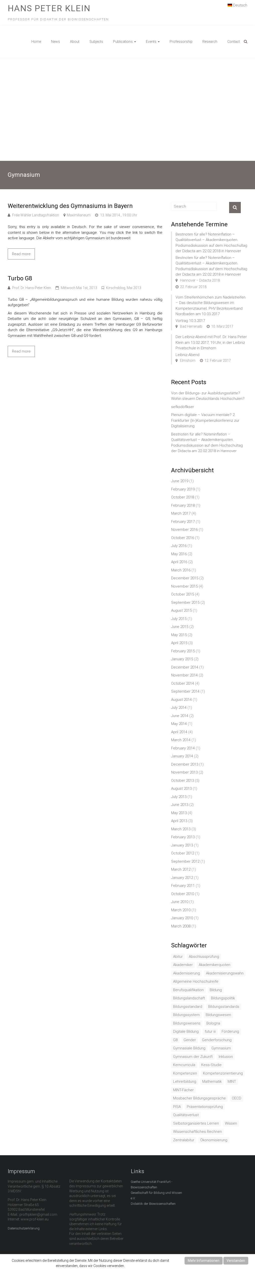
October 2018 (182, 497)
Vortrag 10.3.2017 (190, 320)
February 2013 (183, 837)
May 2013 (179, 813)
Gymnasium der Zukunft (193, 1056)
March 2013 (181, 829)
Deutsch (239, 5)
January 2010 (182, 918)
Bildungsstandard (187, 1006)
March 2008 (181, 926)
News (55, 42)
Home (36, 42)
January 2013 (182, 845)
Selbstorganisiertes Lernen (196, 1123)
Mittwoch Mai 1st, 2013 (79, 288)
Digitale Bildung (186, 1031)
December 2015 (184, 578)
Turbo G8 (20, 278)
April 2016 (179, 562)
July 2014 (179, 707)
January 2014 (182, 756)
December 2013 (184, 764)
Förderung (230, 1031)
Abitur (178, 956)
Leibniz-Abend (187, 355)
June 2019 (179, 481)
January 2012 (182, 877)
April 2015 (179, 643)
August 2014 (181, 699)
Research (209, 42)
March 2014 (181, 740)
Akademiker (183, 965)
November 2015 (184, 586)
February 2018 (183, 505)
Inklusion (226, 1056)
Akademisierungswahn (225, 973)
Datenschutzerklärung (24, 1228)
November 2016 (184, 529)
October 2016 (182, 538)
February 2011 (183, 885)
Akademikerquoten (214, 965)
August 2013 (181, 788)
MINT (232, 1081)
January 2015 (182, 659)
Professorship (181, 42)
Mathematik (212, 1081)
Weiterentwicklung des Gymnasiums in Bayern (70, 205)
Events (151, 42)
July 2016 (179, 546)
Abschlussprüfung (204, 956)
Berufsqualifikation (188, 990)
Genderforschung (217, 1040)
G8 (175, 1040)
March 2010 (181, 910)
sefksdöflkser (182, 407)
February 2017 (183, 521)
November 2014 (184, 675)
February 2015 (183, 651)
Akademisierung (186, 973)
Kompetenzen (185, 1073)
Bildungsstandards (223, 1006)
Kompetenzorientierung (223, 1073)
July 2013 (179, 796)
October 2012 (182, 853)
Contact (233, 42)
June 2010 (179, 902)
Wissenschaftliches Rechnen (197, 1131)
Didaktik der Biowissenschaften (153, 1204)
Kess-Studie (211, 1065)
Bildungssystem (186, 1015)
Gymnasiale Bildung (189, 1048)
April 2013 (179, 821)
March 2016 (181, 570)
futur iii (210, 1031)
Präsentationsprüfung (205, 1106)
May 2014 (179, 724)
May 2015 (179, 635)
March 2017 (181, 513)
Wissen (231, 1123)
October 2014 (182, 683)
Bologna (213, 1023)
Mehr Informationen (203, 1261)
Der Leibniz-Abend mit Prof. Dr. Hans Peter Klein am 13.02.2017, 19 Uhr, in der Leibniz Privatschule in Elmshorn (211, 342)
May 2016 (179, 554)
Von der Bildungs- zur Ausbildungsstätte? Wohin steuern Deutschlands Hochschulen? (208, 396)
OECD (236, 1098)
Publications (123, 42)
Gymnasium (221, 1048)
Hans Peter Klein (49, 8)
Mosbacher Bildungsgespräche (199, 1098)
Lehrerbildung (184, 1081)
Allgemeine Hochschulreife (195, 981)
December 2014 (184, 667)
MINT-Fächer (183, 1090)
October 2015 (182, 594)
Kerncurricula (184, 1065)
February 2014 (183, 748)
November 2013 (184, 772)
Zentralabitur (183, 1140)
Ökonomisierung (213, 1140)
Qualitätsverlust (186, 1115)
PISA (177, 1106)
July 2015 (179, 618)
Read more (21, 254)
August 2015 (181, 610)
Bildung (216, 990)
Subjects (96, 42)
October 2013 (182, 780)
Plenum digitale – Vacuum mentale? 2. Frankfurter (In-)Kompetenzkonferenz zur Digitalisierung (205, 420)
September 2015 (185, 602)
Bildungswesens (186, 1023)
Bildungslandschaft (189, 998)
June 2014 (179, 716)
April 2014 (179, 732)
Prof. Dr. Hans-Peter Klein (31, 288)
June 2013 (179, 804)
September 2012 (185, 861)
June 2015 (179, 626)
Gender (190, 1040)
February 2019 (183, 489)
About (74, 42)
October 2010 (182, 894)
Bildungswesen (218, 1015)
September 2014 (185, 691)
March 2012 (181, 869)
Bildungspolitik (223, 998)
